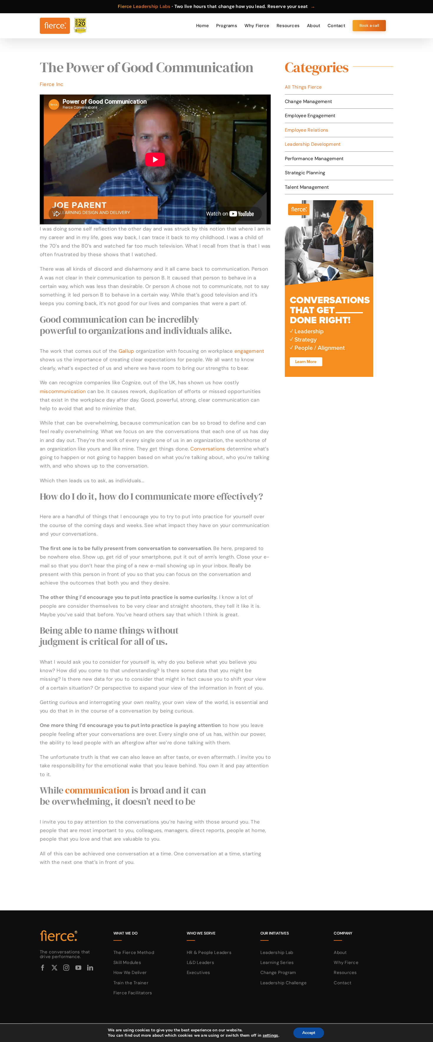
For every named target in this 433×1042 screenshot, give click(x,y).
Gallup (126, 351)
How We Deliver (130, 972)
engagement (249, 351)
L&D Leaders (200, 962)
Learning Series (277, 962)
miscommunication (63, 391)
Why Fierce (346, 962)
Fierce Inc (52, 84)
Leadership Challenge (283, 983)
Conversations (207, 448)
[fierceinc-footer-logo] (59, 930)
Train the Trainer (130, 983)
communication (97, 790)
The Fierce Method (133, 952)
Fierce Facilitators (132, 993)
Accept (308, 1033)
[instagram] (66, 968)
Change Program (278, 972)
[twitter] (54, 968)
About (340, 952)
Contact (342, 983)
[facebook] (43, 968)
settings (270, 1035)
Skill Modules (127, 962)
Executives (198, 972)
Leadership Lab (276, 952)
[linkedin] (90, 968)
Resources (345, 972)
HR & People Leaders (209, 952)
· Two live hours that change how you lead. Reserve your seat (216, 6)
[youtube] (78, 968)
